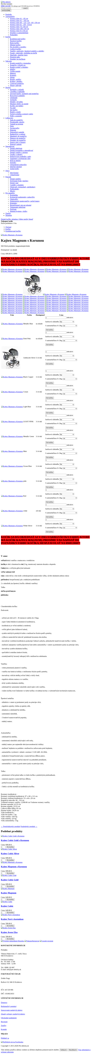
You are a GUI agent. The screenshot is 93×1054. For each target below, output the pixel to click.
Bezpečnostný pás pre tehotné (20, 205)
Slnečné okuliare (16, 167)
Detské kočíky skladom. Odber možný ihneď (17, 219)
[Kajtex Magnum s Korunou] (11, 269)
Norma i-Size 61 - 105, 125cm (21, 25)
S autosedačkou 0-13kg (53, 326)
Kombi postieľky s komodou (20, 63)
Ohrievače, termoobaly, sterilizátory (22, 187)
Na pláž (13, 108)
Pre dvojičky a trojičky (18, 47)
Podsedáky (14, 35)
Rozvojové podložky (17, 96)
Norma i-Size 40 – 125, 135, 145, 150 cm (25, 23)
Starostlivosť (10, 146)
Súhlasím (63, 1050)
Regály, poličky (15, 79)
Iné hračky (14, 110)
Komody (13, 75)
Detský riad (14, 183)
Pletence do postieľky (18, 138)
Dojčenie (13, 209)
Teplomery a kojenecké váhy (20, 159)
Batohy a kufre (15, 112)
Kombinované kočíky (18, 39)
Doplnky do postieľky (18, 140)
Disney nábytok (15, 85)
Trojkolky (13, 100)
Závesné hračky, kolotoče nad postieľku (24, 94)
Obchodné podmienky (9, 1018)
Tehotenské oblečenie (17, 207)
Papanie (8, 177)
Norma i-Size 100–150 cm (19, 29)
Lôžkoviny (9, 118)
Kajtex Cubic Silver (10, 853)
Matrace (13, 73)
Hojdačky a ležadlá (17, 90)
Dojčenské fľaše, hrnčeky (19, 181)
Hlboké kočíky (15, 45)
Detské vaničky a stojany (19, 152)
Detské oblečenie (16, 148)
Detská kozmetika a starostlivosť (21, 150)
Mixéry (12, 191)
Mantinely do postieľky (18, 136)
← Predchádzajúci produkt (10, 826)
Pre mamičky (10, 193)
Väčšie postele (15, 71)
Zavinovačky (14, 128)
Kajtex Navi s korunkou (12, 919)
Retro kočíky (14, 43)
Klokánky (13, 203)
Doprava (4, 1002)
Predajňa (8, 14)
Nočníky (13, 163)
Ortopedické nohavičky (18, 165)
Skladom (8, 215)
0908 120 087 (6, 6)
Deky (12, 126)
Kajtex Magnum (8, 893)
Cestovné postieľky (17, 83)
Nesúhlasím (73, 1050)
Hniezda (13, 130)
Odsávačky (14, 199)
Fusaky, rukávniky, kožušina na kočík (23, 53)
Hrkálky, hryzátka (16, 102)
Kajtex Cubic (7, 906)
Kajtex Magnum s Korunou (14, 866)
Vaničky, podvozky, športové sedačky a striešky (27, 51)
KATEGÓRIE (6, 10)
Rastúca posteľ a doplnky (19, 67)
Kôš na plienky (15, 161)
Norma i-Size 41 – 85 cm (19, 19)
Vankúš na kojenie (16, 124)
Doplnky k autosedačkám (19, 33)
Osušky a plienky (16, 154)
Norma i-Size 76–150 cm (19, 27)
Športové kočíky (16, 41)
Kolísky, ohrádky (16, 81)
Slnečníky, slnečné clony (19, 55)
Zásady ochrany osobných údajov (13, 1014)
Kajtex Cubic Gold (9, 880)
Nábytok (8, 61)
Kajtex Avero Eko (9, 932)
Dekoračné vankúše (17, 132)
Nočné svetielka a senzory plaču (21, 114)
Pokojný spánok (16, 144)
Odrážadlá (13, 98)
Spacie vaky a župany (18, 142)
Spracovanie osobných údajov (11, 1010)
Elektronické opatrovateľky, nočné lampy (25, 201)
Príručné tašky (15, 57)
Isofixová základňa (52, 322)
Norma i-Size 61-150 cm (19, 31)
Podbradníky (14, 189)
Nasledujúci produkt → (29, 826)
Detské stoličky (15, 179)
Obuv (7, 171)
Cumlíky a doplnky (17, 185)
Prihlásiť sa (5, 1038)
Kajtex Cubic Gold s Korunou (15, 840)
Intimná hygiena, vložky (18, 211)
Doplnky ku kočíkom (17, 59)
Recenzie (4, 1022)
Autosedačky (10, 16)
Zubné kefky (14, 169)
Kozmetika (14, 195)
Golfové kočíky (15, 49)
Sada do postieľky (16, 120)
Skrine (12, 77)
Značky (8, 213)
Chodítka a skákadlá (17, 92)
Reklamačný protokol (8, 1006)
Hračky (8, 87)
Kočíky (8, 37)
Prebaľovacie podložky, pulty (20, 156)
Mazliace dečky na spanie (19, 104)
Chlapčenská (14, 175)
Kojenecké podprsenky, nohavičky (22, 197)
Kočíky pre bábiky (16, 106)
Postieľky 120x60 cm (17, 65)
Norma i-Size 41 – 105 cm (19, 21)
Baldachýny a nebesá (17, 134)
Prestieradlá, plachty (17, 122)
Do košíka (49, 330)
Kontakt (4, 1029)
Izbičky (12, 69)
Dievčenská (14, 173)
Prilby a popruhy (16, 116)
